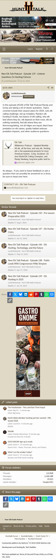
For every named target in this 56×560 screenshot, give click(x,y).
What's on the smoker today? (20, 452)
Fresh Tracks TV (42, 536)
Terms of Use (18, 526)
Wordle (11, 431)
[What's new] (47, 49)
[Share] (48, 88)
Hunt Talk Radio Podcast (31, 220)
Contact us (7, 526)
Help (40, 526)
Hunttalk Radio (27, 536)
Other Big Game (14, 413)
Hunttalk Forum (12, 536)
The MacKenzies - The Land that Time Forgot (26, 407)
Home (47, 526)
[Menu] (4, 49)
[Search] (52, 49)
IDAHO (10, 426)
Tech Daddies (31, 547)
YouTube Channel (35, 539)
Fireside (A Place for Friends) (19, 437)
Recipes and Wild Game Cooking (20, 458)
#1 (52, 88)
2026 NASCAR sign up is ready (20, 442)
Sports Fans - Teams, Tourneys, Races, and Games (27, 447)
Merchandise (20, 539)
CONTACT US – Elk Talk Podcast (19, 184)
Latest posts (11, 402)
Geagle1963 (48, 482)
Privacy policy (31, 526)
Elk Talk (18, 142)
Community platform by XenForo (26, 543)
